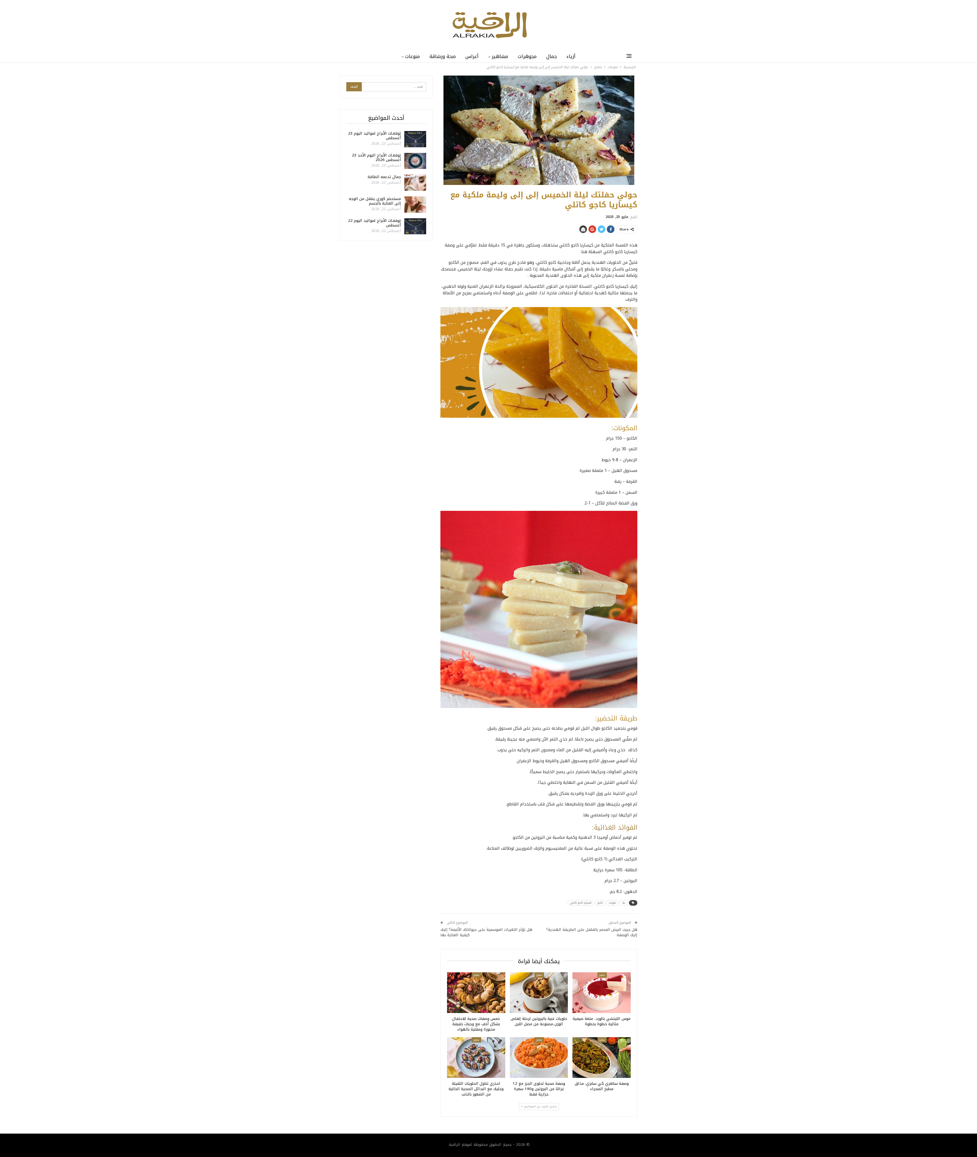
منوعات (412, 56)
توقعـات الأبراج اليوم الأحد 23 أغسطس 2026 (376, 157)
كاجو (600, 902)
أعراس (472, 56)
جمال (551, 56)
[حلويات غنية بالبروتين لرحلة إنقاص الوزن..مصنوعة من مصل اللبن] (539, 992)
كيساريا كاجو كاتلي (581, 902)
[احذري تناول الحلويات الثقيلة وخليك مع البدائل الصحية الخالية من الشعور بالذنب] (476, 1057)
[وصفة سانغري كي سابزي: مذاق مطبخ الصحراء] (601, 1057)
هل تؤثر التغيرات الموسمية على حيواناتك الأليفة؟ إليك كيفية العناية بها (486, 932)
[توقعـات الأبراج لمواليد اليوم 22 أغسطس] (415, 226)
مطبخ (602, 975)
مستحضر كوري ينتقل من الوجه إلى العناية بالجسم (375, 201)
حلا (623, 902)
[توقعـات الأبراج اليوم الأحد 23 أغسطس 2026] (415, 161)
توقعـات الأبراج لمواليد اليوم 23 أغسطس (374, 135)
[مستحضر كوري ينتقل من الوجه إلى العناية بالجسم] (415, 204)
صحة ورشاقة (442, 56)
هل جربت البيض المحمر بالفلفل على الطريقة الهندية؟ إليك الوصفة (591, 932)
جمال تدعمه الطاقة (384, 176)
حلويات (612, 902)
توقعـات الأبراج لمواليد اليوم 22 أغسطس (374, 223)
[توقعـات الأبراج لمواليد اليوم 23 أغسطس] (415, 139)
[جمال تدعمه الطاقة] (415, 183)
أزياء (571, 56)
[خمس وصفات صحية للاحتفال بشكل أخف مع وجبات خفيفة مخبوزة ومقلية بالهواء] (476, 992)
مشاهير (500, 56)
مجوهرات (527, 56)
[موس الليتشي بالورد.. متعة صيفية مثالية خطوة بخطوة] (601, 992)
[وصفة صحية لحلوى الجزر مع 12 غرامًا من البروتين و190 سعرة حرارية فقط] (539, 1057)
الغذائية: (604, 827)
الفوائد (627, 827)
